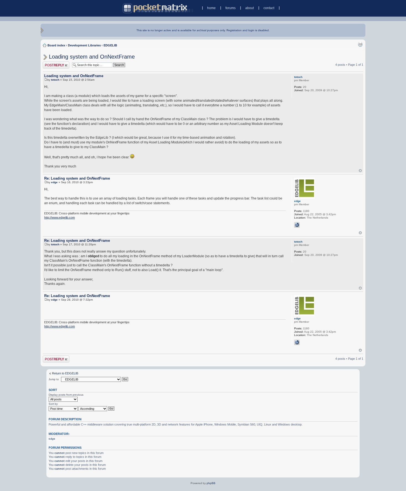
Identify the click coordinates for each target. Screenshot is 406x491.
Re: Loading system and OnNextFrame (77, 178)
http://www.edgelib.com (59, 217)
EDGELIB (110, 45)
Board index (56, 45)
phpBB (211, 483)
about (249, 8)
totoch (55, 79)
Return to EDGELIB (65, 373)
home (211, 8)
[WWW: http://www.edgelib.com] (297, 225)
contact (268, 8)
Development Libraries (84, 45)
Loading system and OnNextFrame (92, 57)
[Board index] (158, 8)
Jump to (54, 379)
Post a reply (51, 63)
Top (360, 170)
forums (230, 8)
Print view (360, 44)
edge (54, 182)
